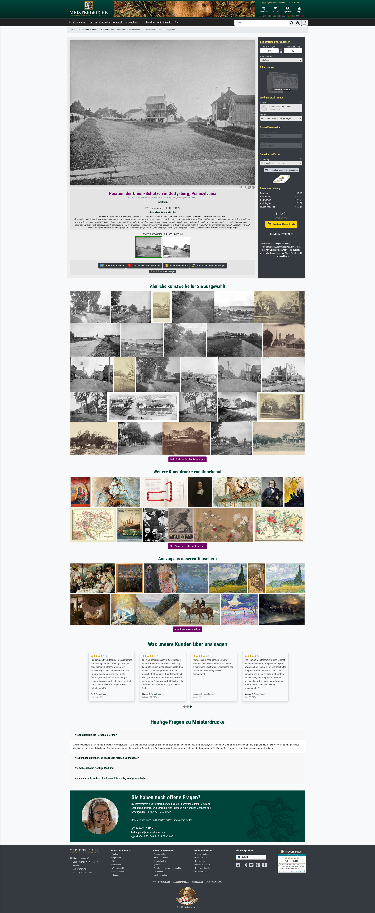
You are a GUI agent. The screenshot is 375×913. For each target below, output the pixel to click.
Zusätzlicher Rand (266, 57)
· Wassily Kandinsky (202, 864)
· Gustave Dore (200, 872)
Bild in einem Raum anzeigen (210, 265)
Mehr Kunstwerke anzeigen (187, 629)
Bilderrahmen (132, 22)
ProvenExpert (100, 694)
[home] (69, 22)
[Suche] (292, 23)
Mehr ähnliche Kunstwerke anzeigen (187, 459)
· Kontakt (114, 854)
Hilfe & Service (164, 22)
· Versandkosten (159, 861)
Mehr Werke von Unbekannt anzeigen (187, 546)
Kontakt (178, 22)
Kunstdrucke (79, 22)
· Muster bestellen (160, 875)
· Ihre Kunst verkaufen (162, 857)
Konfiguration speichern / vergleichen (282, 170)
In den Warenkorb (283, 224)
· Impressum (116, 857)
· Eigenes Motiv (159, 854)
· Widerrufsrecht (117, 868)
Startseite (73, 29)
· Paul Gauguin (200, 861)
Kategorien (104, 22)
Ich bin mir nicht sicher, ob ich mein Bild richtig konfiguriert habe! (110, 778)
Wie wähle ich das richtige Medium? (94, 768)
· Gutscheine (158, 872)
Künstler (92, 22)
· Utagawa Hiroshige (202, 868)
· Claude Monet (200, 857)
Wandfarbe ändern (178, 265)
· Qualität (156, 864)
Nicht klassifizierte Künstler (103, 29)
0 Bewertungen (168, 271)
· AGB (113, 861)
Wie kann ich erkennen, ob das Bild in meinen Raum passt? (107, 758)
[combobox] (281, 60)
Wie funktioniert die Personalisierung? (96, 735)
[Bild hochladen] (304, 23)
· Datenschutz (116, 864)
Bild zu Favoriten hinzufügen (146, 265)
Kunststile (118, 22)
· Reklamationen (117, 872)
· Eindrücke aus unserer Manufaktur (167, 868)
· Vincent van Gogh (201, 854)
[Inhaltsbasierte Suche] (298, 23)
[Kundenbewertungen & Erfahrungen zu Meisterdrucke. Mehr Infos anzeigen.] (292, 860)
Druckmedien (148, 22)
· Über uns (115, 875)
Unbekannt (121, 29)
